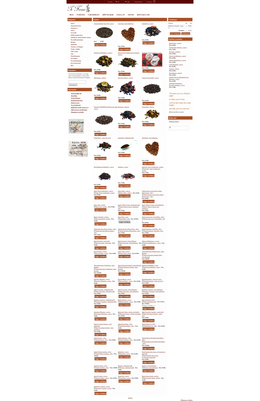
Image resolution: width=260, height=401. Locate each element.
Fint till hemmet (75, 56)
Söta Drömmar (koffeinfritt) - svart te (104, 167)
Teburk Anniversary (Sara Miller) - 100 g (153, 217)
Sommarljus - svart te (147, 24)
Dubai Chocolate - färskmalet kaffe (103, 290)
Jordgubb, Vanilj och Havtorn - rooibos (152, 167)
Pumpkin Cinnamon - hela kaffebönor (152, 290)
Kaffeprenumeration (77, 35)
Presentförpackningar (77, 40)
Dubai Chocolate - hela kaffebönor (127, 290)
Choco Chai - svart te (124, 251)
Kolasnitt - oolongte (123, 107)
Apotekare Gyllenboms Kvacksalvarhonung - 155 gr (177, 84)
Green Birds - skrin (123, 217)
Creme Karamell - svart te (176, 64)
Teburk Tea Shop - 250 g (100, 366)
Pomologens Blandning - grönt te (103, 53)
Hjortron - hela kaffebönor (149, 366)
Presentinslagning (76, 61)
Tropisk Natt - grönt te (148, 107)
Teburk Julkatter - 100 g (124, 338)
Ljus (72, 54)
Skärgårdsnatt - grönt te (175, 73)
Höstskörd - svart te (123, 352)
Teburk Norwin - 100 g (100, 338)
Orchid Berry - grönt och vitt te (102, 138)
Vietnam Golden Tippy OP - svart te (104, 24)
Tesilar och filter (75, 49)
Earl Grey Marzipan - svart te (102, 279)
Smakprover (74, 28)
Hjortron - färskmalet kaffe (125, 366)
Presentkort (74, 58)
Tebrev (73, 30)
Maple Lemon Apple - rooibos (150, 376)
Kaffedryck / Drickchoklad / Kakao (81, 37)
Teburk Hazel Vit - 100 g (148, 324)
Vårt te (73, 23)
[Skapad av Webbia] (186, 400)
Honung (73, 42)
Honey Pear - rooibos (99, 205)
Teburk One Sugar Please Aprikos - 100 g (105, 229)
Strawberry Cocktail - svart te (102, 386)
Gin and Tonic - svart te (100, 251)
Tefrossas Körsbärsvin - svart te (177, 60)
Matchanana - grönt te (100, 78)
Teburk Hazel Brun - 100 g (125, 324)
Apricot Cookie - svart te (100, 376)
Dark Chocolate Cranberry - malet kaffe (153, 312)
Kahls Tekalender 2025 (148, 300)
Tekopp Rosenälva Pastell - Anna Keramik (129, 265)
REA (72, 65)
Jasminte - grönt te (174, 69)
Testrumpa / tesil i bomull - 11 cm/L (152, 53)
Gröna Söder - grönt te (124, 191)
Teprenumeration (76, 26)
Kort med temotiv (76, 63)
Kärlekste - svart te (123, 167)
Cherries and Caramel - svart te (150, 78)
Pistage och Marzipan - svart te (177, 56)
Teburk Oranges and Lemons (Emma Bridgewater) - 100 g (152, 192)
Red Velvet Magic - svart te (125, 78)
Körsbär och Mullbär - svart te (150, 265)
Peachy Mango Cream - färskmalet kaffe (129, 205)
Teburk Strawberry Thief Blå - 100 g (152, 229)
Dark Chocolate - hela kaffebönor (127, 241)
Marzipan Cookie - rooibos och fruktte (128, 312)
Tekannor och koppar (77, 47)
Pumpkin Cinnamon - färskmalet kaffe (104, 300)
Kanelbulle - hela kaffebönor (150, 138)
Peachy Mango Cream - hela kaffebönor (153, 205)
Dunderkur (74, 44)
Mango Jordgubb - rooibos (101, 217)
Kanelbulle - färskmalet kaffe (126, 138)
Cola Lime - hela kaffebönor (125, 24)
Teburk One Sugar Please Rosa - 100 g (128, 229)
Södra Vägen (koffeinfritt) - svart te (103, 191)
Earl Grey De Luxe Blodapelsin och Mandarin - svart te (179, 78)
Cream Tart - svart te (123, 376)
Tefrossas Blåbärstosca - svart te (150, 241)
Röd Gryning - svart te (175, 43)
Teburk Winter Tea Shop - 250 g (102, 352)
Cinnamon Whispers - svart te (102, 312)
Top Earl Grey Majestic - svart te (178, 47)
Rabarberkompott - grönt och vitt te (151, 279)
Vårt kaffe (73, 33)
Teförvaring (74, 51)
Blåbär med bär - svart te (124, 300)
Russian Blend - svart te (124, 279)
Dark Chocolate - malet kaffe (102, 241)
